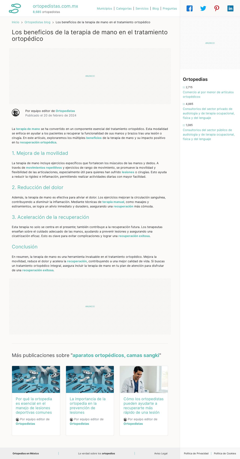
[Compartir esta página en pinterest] (217, 8)
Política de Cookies (225, 453)
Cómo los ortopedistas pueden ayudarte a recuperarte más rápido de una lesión (144, 406)
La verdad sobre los (96, 453)
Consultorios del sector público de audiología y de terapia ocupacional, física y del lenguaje (209, 134)
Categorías (124, 8)
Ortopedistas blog (38, 22)
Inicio (15, 22)
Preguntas (170, 8)
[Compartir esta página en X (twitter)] (203, 8)
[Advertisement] (90, 76)
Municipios (104, 8)
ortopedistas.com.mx (55, 6)
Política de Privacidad (196, 453)
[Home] (15, 8)
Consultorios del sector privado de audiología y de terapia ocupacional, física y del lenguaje (209, 113)
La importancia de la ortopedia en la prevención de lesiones (88, 406)
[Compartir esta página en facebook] (190, 8)
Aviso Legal (160, 453)
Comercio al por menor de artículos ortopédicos (208, 94)
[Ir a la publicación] (36, 379)
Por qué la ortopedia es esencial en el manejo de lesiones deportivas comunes (34, 406)
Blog (155, 8)
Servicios (142, 8)
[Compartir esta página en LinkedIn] (230, 8)
